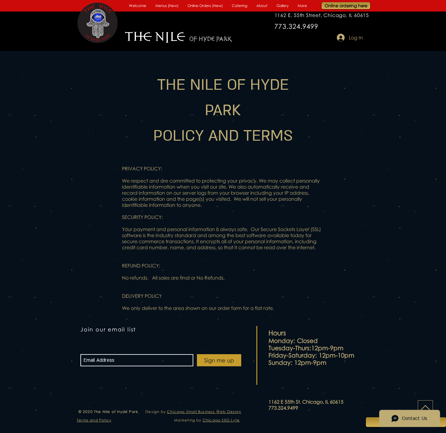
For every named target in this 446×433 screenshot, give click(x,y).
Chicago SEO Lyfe (221, 420)
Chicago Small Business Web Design (204, 411)
